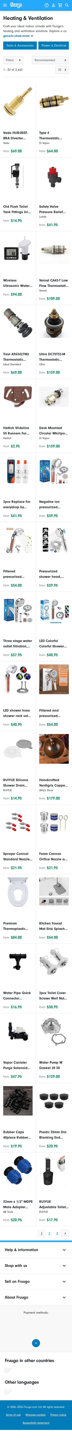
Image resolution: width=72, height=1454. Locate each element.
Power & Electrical (54, 45)
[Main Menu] (5, 5)
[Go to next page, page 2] (65, 1233)
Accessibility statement (36, 1423)
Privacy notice (58, 1415)
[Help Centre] (46, 5)
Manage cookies (36, 1415)
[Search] (67, 5)
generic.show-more (16, 36)
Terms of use (13, 1415)
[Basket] (60, 5)
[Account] (53, 5)
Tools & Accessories (20, 45)
